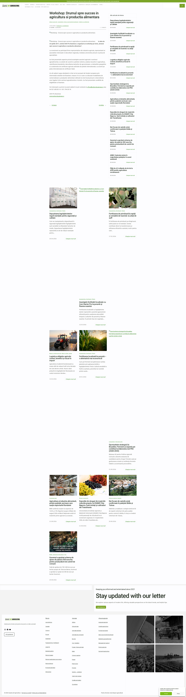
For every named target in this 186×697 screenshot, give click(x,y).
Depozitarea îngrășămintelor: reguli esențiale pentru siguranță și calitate (62, 216)
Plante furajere (49, 655)
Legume (47, 647)
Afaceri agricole (103, 618)
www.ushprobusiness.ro (56, 96)
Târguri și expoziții (83, 498)
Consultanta (112, 441)
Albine (73, 622)
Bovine (74, 639)
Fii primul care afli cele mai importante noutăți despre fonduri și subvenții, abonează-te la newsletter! (93, 1)
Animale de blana (76, 630)
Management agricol (104, 643)
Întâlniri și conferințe (63, 25)
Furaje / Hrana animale (78, 647)
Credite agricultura (103, 626)
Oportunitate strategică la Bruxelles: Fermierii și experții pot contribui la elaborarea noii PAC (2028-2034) (122, 448)
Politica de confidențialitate (39, 693)
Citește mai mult (130, 28)
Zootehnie (74, 684)
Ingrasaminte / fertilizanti (55, 210)
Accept (166, 693)
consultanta (61, 21)
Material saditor (49, 651)
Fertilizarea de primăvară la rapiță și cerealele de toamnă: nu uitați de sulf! (122, 216)
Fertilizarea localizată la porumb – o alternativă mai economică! (92, 357)
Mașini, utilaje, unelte (67, 353)
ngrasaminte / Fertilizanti (52, 643)
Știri (65, 554)
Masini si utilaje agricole (55, 353)
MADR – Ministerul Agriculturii (56, 554)
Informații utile (118, 441)
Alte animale (75, 626)
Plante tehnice (49, 663)
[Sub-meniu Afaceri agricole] (45, 4)
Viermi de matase (76, 676)
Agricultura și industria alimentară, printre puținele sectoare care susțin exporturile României (62, 503)
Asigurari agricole (103, 622)
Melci (73, 651)
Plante (63, 210)
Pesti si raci (75, 663)
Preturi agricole (102, 647)
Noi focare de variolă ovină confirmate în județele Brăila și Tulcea (121, 503)
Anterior (54, 105)
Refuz (178, 693)
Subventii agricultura (104, 651)
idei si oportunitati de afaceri (71, 21)
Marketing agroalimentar (105, 639)
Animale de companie (77, 634)
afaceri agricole (53, 21)
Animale (119, 498)
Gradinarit (48, 638)
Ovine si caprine (113, 498)
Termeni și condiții (26, 693)
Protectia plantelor (50, 667)
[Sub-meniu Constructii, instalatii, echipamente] (98, 4)
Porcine (74, 668)
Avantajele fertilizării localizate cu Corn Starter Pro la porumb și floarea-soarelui (92, 304)
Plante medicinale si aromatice (53, 659)
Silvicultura (48, 672)
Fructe (47, 634)
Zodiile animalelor (76, 680)
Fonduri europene (103, 630)
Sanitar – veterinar (77, 672)
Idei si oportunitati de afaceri (106, 634)
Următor (101, 105)
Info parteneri (9, 634)
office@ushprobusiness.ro (95, 87)
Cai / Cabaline (75, 643)
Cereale (47, 626)
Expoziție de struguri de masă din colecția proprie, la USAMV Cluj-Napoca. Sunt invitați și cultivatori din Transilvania (92, 504)
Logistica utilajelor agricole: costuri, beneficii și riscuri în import (60, 358)
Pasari (73, 659)
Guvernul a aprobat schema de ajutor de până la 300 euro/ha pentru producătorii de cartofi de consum (62, 560)
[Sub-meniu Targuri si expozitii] (77, 4)
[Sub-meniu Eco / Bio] (65, 4)
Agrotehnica (48, 622)
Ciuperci (47, 630)
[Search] (182, 6)
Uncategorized (53, 498)
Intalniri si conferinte (84, 21)
